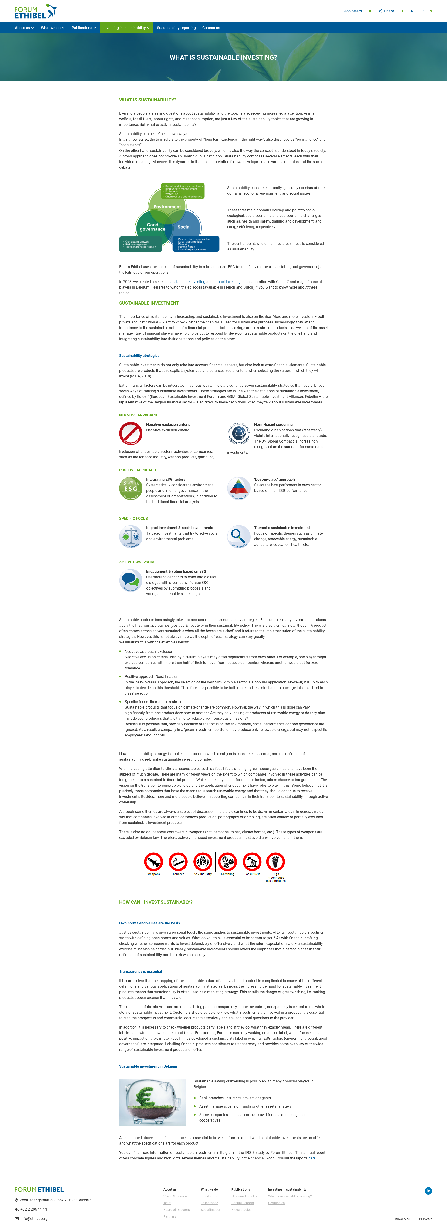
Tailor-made (209, 1203)
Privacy (425, 1219)
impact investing (227, 282)
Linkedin (428, 1191)
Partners (169, 1216)
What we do (51, 28)
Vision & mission (175, 1196)
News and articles (244, 1196)
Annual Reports (242, 1203)
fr (421, 11)
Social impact (210, 1210)
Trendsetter (209, 1196)
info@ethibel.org (33, 1218)
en (429, 11)
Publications (82, 28)
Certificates (276, 1203)
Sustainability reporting (176, 28)
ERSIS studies (241, 1210)
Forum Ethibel (36, 11)
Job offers (353, 11)
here (311, 1158)
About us (22, 28)
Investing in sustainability (124, 28)
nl (413, 11)
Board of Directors (176, 1210)
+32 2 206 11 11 (33, 1209)
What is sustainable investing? (290, 1196)
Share (389, 11)
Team (167, 1203)
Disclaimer (404, 1219)
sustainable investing (188, 282)
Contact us (211, 28)
